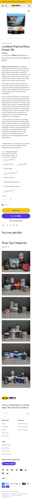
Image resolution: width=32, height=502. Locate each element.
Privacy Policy (6, 451)
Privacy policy (14, 493)
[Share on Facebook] (7, 225)
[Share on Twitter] (10, 225)
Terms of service (23, 493)
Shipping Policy (6, 445)
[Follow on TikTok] (25, 470)
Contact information (16, 495)
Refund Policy (6, 448)
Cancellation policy (7, 497)
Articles (4, 430)
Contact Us (5, 436)
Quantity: (4, 196)
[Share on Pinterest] (13, 225)
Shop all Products (23, 423)
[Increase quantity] (10, 199)
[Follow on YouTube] (21, 470)
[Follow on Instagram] (12, 470)
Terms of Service (6, 454)
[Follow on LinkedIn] (7, 473)
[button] (16, 55)
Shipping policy (6, 495)
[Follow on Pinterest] (16, 470)
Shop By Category (23, 430)
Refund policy (5, 493)
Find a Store (5, 433)
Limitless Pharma (6, 43)
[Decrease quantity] (4, 199)
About (3, 423)
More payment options (16, 220)
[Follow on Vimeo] (3, 473)
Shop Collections (22, 426)
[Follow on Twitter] (7, 470)
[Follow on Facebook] (3, 470)
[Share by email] (16, 225)
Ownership (5, 426)
